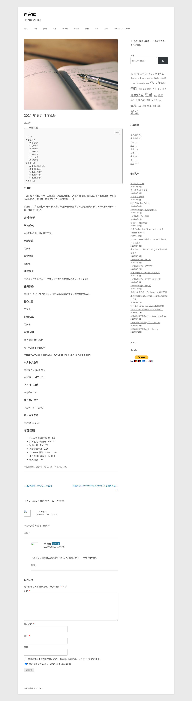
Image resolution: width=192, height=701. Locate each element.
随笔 (134, 112)
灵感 (148, 100)
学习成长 (35, 143)
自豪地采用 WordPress (33, 688)
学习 (132, 145)
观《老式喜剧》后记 (139, 190)
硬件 (144, 105)
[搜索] (163, 60)
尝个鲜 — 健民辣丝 (138, 222)
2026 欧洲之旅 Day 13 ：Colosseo (145, 322)
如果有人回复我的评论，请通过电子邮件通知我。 (50, 664)
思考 (148, 94)
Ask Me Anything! (122, 28)
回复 (26, 532)
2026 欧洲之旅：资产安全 (141, 266)
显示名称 (29, 624)
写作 (35, 28)
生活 (133, 105)
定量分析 (31, 163)
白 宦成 (47, 543)
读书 (158, 106)
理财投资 (35, 151)
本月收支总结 (37, 169)
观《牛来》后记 (137, 183)
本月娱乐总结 (37, 178)
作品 (140, 89)
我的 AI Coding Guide (139, 203)
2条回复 (27, 123)
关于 (106, 28)
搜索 (132, 55)
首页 (26, 28)
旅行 (132, 100)
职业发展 (35, 148)
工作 (164, 89)
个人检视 (134, 138)
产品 (132, 142)
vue (147, 83)
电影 (139, 106)
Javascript (149, 78)
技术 (54, 28)
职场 (149, 105)
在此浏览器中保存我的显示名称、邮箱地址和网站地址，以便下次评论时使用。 (65, 659)
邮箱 (27, 635)
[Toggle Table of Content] (115, 132)
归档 (87, 28)
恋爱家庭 (35, 145)
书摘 (133, 88)
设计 (154, 106)
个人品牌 (134, 134)
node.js (142, 83)
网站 (26, 647)
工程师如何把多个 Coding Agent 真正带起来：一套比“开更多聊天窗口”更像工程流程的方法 (148, 296)
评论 (27, 591)
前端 (160, 88)
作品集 (76, 28)
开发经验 (137, 95)
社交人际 (35, 157)
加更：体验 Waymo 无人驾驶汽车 (145, 272)
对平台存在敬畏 (137, 196)
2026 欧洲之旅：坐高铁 (140, 285)
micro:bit (134, 83)
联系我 (65, 28)
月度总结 (58, 466)
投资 (45, 28)
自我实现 (35, 160)
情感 (132, 149)
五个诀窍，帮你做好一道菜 (38, 485)
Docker (133, 78)
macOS (163, 78)
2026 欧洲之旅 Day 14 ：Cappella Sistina (148, 316)
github (141, 78)
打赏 (96, 28)
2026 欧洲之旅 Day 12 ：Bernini (144, 329)
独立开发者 (156, 100)
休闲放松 (35, 154)
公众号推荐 (147, 89)
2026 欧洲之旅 (156, 74)
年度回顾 (31, 180)
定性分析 (31, 139)
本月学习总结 (37, 175)
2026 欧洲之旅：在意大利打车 (143, 209)
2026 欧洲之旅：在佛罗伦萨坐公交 (145, 279)
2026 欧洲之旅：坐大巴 (140, 259)
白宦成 (30, 14)
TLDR (30, 136)
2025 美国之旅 (138, 74)
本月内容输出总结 (38, 166)
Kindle (156, 78)
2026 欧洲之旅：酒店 (139, 216)
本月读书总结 (37, 172)
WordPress (157, 82)
